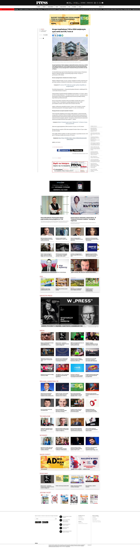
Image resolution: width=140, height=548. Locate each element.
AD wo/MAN (94, 518)
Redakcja (80, 516)
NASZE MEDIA (50, 6)
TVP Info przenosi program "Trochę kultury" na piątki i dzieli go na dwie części (61, 255)
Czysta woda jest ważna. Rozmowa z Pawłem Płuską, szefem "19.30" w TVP (76, 448)
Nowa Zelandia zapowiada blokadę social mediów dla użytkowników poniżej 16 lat (76, 429)
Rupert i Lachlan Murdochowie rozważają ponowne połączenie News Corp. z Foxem (47, 344)
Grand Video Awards (96, 521)
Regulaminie (68, 546)
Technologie (45, 416)
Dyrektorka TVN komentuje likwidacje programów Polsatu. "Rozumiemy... (92, 239)
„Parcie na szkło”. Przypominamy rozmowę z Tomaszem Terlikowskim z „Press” (61, 449)
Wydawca (80, 517)
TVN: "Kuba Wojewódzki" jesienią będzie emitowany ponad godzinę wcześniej (95, 160)
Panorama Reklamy (96, 520)
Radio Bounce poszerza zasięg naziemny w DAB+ (47, 375)
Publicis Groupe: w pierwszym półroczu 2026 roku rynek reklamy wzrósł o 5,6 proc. (62, 394)
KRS (62, 147)
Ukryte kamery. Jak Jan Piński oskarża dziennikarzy (83, 272)
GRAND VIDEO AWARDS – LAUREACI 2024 (80, 469)
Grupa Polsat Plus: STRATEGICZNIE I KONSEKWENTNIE (89, 290)
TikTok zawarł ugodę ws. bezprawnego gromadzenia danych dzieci (92, 429)
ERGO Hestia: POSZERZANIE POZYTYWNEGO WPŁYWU (76, 289)
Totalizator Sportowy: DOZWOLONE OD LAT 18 (45, 289)
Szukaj (100, 6)
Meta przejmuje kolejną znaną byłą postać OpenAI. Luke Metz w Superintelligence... (62, 429)
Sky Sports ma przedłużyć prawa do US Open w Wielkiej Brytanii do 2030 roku (77, 359)
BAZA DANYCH (63, 6)
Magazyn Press (46, 296)
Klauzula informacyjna (83, 523)
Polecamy (44, 473)
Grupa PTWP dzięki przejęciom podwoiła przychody (94, 170)
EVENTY (44, 6)
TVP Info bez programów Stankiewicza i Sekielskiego (53, 272)
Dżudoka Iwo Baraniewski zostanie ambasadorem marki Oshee (92, 394)
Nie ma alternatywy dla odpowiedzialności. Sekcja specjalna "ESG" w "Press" (76, 394)
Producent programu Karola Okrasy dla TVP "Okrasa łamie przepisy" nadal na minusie (95, 153)
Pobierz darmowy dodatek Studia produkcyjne (76, 486)
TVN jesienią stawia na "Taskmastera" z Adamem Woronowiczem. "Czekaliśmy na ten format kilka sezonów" (95, 139)
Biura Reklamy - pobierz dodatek (91, 486)
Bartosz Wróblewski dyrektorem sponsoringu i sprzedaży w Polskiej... (61, 410)
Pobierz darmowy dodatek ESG (62, 485)
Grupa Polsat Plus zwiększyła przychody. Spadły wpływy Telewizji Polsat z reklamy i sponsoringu (95, 165)
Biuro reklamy (81, 518)
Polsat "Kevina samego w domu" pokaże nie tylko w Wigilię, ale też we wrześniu (46, 255)
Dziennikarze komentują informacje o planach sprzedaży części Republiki (91, 359)
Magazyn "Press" (95, 516)
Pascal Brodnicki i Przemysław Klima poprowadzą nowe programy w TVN (94, 130)
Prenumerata (81, 519)
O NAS (80, 6)
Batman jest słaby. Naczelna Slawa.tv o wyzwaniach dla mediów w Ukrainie (47, 448)
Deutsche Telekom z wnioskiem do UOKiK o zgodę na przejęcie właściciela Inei (77, 375)
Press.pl (94, 517)
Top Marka (94, 519)
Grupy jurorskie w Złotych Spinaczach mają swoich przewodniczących (76, 410)
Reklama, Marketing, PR (49, 381)
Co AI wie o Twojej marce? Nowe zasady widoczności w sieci (77, 255)
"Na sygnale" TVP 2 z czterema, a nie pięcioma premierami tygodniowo (62, 375)
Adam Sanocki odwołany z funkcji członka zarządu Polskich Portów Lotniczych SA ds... (47, 395)
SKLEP (57, 6)
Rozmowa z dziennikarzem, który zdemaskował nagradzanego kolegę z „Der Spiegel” (92, 449)
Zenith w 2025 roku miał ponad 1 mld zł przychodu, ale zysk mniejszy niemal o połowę (95, 148)
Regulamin (80, 522)
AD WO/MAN (44, 469)
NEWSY (38, 6)
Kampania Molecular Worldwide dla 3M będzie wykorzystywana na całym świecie (91, 411)
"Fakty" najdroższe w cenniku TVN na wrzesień (95, 157)
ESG (69, 6)
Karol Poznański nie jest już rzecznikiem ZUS (46, 410)
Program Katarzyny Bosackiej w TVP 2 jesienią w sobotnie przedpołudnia (92, 375)
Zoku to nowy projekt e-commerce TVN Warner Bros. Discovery (77, 239)
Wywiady (43, 435)
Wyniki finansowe (58, 147)
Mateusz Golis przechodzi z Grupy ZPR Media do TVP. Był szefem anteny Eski (47, 239)
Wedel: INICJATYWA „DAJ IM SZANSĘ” (61, 289)
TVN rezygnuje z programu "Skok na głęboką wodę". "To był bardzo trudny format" (95, 143)
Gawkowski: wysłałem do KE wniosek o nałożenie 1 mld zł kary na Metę (46, 429)
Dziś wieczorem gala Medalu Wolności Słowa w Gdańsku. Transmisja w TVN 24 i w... (62, 359)
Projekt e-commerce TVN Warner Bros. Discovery (24, 9)
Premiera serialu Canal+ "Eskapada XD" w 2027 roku (61, 239)
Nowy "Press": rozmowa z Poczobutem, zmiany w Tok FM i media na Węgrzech (62, 344)
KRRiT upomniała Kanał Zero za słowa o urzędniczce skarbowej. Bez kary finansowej (77, 344)
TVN (54, 147)
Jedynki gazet (45, 492)
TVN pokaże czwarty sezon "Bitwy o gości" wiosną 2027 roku (95, 134)
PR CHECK (74, 6)
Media (42, 330)
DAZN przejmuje (120, 9)
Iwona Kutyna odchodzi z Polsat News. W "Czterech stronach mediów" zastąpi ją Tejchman (83, 219)
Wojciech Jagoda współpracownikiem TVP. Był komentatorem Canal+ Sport (92, 344)
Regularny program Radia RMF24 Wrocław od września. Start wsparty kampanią (92, 255)
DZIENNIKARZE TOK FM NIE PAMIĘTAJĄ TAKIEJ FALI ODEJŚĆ (59, 326)
